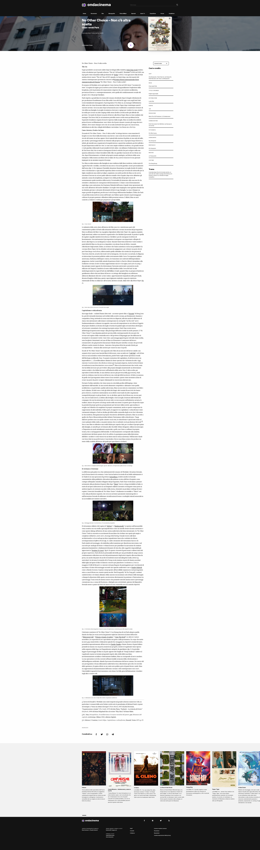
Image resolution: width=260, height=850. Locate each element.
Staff (131, 828)
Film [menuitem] (103, 13)
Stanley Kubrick (136, 567)
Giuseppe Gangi (87, 45)
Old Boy (109, 526)
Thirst (116, 484)
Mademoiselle (119, 526)
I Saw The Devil (120, 637)
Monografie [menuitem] (112, 13)
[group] (94, 776)
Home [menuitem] (84, 13)
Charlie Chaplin (116, 644)
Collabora (132, 833)
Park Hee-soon (152, 78)
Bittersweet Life (88, 637)
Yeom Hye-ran (160, 77)
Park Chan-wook (132, 70)
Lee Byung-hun (165, 78)
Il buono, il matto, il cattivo (104, 637)
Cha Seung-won (153, 77)
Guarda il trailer (158, 63)
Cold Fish (132, 353)
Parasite (131, 314)
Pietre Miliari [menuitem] (123, 13)
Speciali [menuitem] (133, 13)
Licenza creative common (160, 828)
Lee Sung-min (168, 77)
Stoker (116, 75)
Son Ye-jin (159, 78)
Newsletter (157, 833)
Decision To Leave (98, 550)
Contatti (132, 830)
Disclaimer (156, 830)
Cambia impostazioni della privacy (162, 835)
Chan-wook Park (153, 86)
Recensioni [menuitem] (94, 13)
